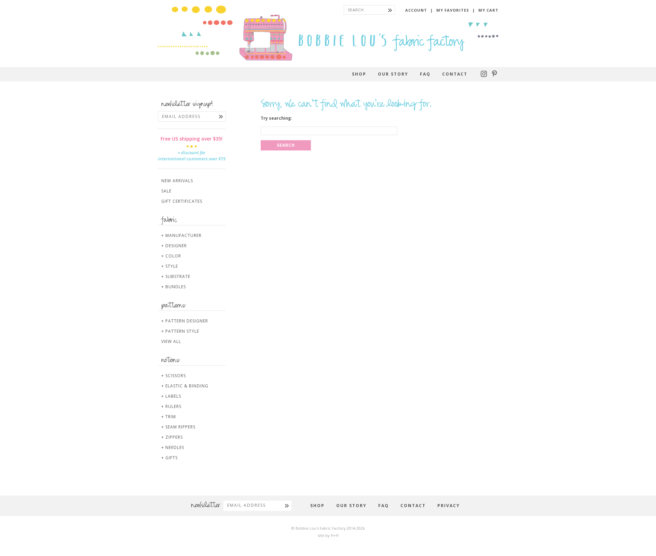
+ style (169, 266)
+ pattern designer (184, 321)
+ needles (172, 447)
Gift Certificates (181, 201)
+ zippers (172, 437)
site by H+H (328, 535)
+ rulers (171, 406)
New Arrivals (177, 181)
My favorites (452, 10)
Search (286, 145)
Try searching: (276, 118)
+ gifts (169, 458)
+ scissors (173, 376)
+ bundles (173, 287)
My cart (488, 10)
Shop (359, 74)
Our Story (393, 74)
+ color (171, 256)
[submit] (390, 9)
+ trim (168, 417)
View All (171, 341)
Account (416, 10)
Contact (454, 74)
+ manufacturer (181, 235)
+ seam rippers (178, 427)
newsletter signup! (187, 104)
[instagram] (485, 75)
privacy (448, 505)
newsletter (205, 505)
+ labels (171, 396)
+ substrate (175, 276)
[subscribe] (221, 116)
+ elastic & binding (184, 386)
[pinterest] (494, 75)
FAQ (425, 74)
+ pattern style (180, 331)
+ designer (174, 246)
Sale (166, 191)
